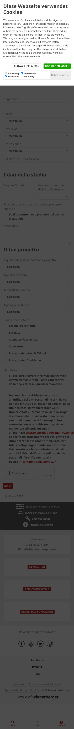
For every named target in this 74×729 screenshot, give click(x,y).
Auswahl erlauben (26, 66)
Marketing (29, 77)
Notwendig (13, 74)
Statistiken (13, 77)
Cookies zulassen (57, 66)
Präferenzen (30, 74)
